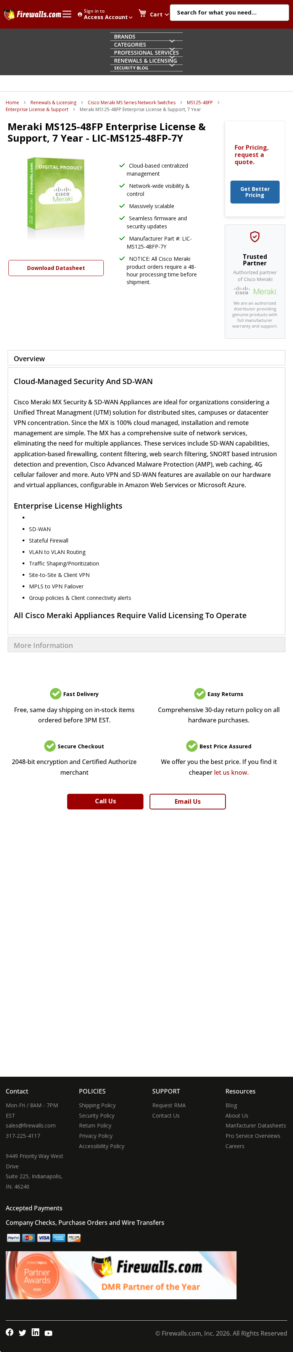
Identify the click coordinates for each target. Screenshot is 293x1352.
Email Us (188, 801)
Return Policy (95, 1125)
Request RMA (169, 1105)
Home (12, 102)
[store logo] (32, 14)
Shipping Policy (97, 1105)
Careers (235, 1146)
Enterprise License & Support (37, 109)
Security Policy (96, 1115)
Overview (29, 358)
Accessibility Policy (101, 1146)
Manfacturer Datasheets (255, 1125)
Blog (231, 1105)
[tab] (146, 357)
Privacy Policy (96, 1135)
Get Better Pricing (255, 192)
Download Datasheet (56, 267)
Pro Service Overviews (252, 1135)
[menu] (147, 51)
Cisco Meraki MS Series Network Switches (131, 102)
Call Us (105, 801)
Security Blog (131, 68)
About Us (236, 1115)
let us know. (231, 772)
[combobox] (229, 13)
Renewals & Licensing (53, 102)
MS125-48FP (200, 102)
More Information (43, 645)
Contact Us (166, 1115)
